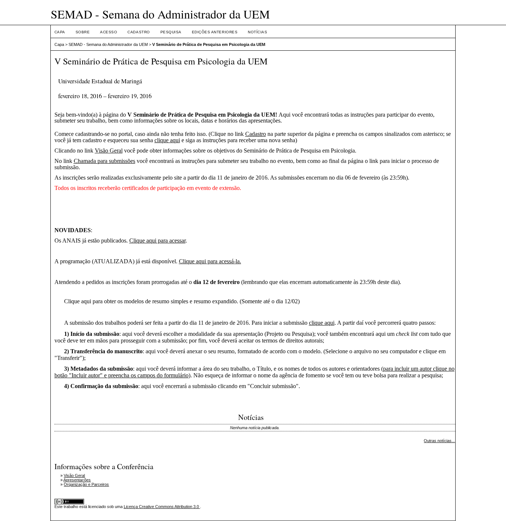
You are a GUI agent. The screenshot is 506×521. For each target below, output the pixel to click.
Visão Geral (109, 150)
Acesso (108, 32)
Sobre (83, 32)
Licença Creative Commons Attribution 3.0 (162, 506)
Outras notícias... (439, 440)
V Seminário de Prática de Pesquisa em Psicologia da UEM (208, 44)
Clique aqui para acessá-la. (210, 261)
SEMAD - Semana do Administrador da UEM (108, 44)
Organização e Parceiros (86, 484)
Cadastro (138, 32)
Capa (59, 32)
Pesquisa (171, 32)
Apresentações (77, 480)
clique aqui (167, 140)
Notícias (257, 32)
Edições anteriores (214, 32)
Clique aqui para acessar (157, 240)
